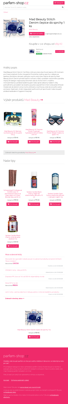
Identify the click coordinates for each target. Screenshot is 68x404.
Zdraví (5, 12)
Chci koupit (13, 142)
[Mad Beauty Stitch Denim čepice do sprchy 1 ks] (34, 318)
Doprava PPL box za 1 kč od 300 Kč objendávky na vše (24, 276)
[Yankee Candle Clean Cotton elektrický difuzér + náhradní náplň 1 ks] (55, 182)
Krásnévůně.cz (50, 272)
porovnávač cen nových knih (30, 387)
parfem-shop (15, 3)
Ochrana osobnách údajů (20, 380)
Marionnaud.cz (50, 287)
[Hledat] (63, 7)
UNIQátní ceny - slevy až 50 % (15, 270)
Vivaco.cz (51, 278)
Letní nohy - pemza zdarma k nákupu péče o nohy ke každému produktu (32, 292)
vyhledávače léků (9, 392)
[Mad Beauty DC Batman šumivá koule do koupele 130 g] (13, 119)
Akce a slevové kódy (13, 254)
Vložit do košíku (37, 33)
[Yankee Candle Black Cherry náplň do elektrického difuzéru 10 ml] (34, 180)
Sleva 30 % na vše (11, 283)
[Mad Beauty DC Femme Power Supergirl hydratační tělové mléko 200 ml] (34, 118)
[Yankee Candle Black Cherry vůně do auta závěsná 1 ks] (13, 224)
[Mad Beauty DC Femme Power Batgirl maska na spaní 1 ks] (55, 119)
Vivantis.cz (51, 266)
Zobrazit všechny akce (14, 298)
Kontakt (6, 380)
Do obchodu (60, 51)
